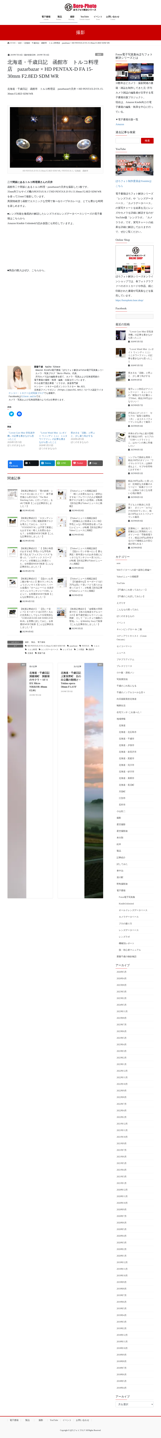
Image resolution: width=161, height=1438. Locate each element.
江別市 (122, 798)
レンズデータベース (49, 649)
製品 (33, 642)
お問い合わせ (82, 1420)
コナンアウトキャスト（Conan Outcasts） (132, 638)
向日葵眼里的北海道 (126, 699)
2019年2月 (122, 1328)
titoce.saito (28, 396)
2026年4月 (122, 978)
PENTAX (85, 646)
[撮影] (17, 780)
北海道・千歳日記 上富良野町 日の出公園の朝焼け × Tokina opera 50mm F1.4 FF (72, 679)
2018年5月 (122, 1381)
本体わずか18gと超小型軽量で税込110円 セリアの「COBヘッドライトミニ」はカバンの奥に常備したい (140, 439)
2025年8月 (122, 985)
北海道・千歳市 (126, 739)
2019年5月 (122, 1308)
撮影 (99, 54)
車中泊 (120, 871)
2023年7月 (122, 1024)
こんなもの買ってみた (128, 609)
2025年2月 (122, 998)
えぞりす (121, 603)
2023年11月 (122, 1011)
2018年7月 (122, 1368)
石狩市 (122, 805)
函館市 (91, 649)
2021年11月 (122, 1130)
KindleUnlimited (126, 904)
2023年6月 (122, 1031)
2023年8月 (122, 1018)
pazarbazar (74, 646)
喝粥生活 (121, 705)
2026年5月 (122, 972)
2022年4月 (122, 1110)
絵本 (119, 844)
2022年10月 (122, 1084)
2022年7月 (122, 1104)
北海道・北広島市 (127, 732)
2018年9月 (122, 1355)
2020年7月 (122, 1216)
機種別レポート (126, 943)
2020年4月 (122, 1236)
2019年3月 (122, 1322)
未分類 (120, 837)
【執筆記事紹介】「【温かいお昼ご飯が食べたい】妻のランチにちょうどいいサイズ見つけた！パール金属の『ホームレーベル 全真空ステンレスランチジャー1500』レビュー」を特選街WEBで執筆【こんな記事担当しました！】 (37, 588)
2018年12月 (122, 1335)
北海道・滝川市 (126, 765)
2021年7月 (122, 1150)
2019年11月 (122, 1269)
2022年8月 (122, 1097)
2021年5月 (122, 1163)
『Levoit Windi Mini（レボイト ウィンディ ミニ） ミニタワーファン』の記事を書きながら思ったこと (141, 355)
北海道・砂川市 (126, 771)
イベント (121, 623)
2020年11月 (122, 1196)
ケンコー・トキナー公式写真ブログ (26, 393)
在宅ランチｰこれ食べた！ (129, 712)
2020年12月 (122, 1190)
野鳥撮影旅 (122, 884)
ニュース (121, 653)
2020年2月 (122, 1249)
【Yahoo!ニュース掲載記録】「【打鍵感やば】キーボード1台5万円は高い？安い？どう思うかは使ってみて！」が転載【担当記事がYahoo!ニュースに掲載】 (85, 585)
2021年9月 (122, 1143)
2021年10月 (122, 1137)
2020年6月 (122, 1223)
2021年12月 (122, 1124)
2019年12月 (122, 1262)
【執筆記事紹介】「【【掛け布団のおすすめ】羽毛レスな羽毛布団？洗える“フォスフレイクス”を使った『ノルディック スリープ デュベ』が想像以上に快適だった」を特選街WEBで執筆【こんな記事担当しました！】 (36, 557)
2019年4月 (122, 1315)
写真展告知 (122, 679)
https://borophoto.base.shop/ (129, 300)
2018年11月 (122, 1341)
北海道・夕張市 (126, 745)
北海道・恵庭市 (126, 758)
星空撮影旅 (122, 831)
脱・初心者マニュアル (130, 950)
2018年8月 (122, 1361)
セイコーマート (124, 646)
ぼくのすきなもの (125, 616)
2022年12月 (122, 1071)
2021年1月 (122, 1183)
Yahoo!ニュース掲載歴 (128, 576)
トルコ (96, 646)
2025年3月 (122, 992)
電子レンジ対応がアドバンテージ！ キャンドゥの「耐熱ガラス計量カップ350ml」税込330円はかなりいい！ (140, 395)
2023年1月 (122, 1064)
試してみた (122, 864)
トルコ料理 (32, 649)
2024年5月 (122, 1005)
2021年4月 (122, 1170)
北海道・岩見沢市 (127, 752)
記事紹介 (121, 857)
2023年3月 (122, 1051)
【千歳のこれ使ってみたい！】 (132, 590)
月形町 (122, 791)
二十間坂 (80, 649)
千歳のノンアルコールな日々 (131, 692)
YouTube (121, 583)
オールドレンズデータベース (133, 910)
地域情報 (121, 719)
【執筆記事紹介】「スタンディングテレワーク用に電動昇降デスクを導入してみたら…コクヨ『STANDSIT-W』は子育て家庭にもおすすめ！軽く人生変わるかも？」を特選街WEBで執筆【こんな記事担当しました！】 (36, 527)
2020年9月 (122, 1209)
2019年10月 (122, 1275)
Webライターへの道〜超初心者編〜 (134, 570)
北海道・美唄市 (126, 778)
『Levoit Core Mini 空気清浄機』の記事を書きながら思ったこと (21, 436)
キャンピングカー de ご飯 (129, 629)
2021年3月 (122, 1176)
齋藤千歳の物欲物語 (126, 956)
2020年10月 (122, 1203)
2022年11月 (122, 1077)
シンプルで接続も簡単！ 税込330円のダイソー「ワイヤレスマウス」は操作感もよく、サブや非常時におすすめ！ (141, 463)
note (118, 563)
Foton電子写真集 (127, 897)
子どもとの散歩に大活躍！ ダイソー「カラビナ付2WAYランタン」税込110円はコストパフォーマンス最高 (140, 510)
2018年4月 (122, 1388)
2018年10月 (122, 1348)
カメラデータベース (129, 917)
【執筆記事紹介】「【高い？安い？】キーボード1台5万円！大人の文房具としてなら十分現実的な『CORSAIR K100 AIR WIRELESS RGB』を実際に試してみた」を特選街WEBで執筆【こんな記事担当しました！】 (36, 618)
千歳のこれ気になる (126, 686)
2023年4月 (122, 1044)
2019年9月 (122, 1282)
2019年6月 (122, 1302)
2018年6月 (122, 1374)
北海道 (30, 653)
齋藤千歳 (41, 653)
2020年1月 (122, 1256)
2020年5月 (122, 1229)
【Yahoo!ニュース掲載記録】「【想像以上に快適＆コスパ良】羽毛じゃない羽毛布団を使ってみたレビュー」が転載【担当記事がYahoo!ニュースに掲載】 (85, 524)
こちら (119, 186)
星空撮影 (121, 824)
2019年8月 (122, 1289)
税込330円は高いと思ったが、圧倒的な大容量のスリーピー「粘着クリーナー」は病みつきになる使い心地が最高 (140, 487)
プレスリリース (124, 666)
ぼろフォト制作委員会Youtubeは (134, 181)
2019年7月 (122, 1295)
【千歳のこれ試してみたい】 (131, 596)
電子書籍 (41, 642)
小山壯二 (121, 811)
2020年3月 (122, 1242)
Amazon (120, 124)
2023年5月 (122, 1038)
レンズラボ (67, 649)
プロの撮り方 (125, 923)
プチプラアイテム (125, 659)
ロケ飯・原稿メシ (125, 672)
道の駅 (120, 877)
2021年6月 (122, 1157)
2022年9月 (122, 1090)
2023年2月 (122, 1058)
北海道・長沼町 (126, 785)
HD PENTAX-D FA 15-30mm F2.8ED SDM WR (46, 646)
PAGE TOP (154, 1392)
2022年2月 (122, 1117)
